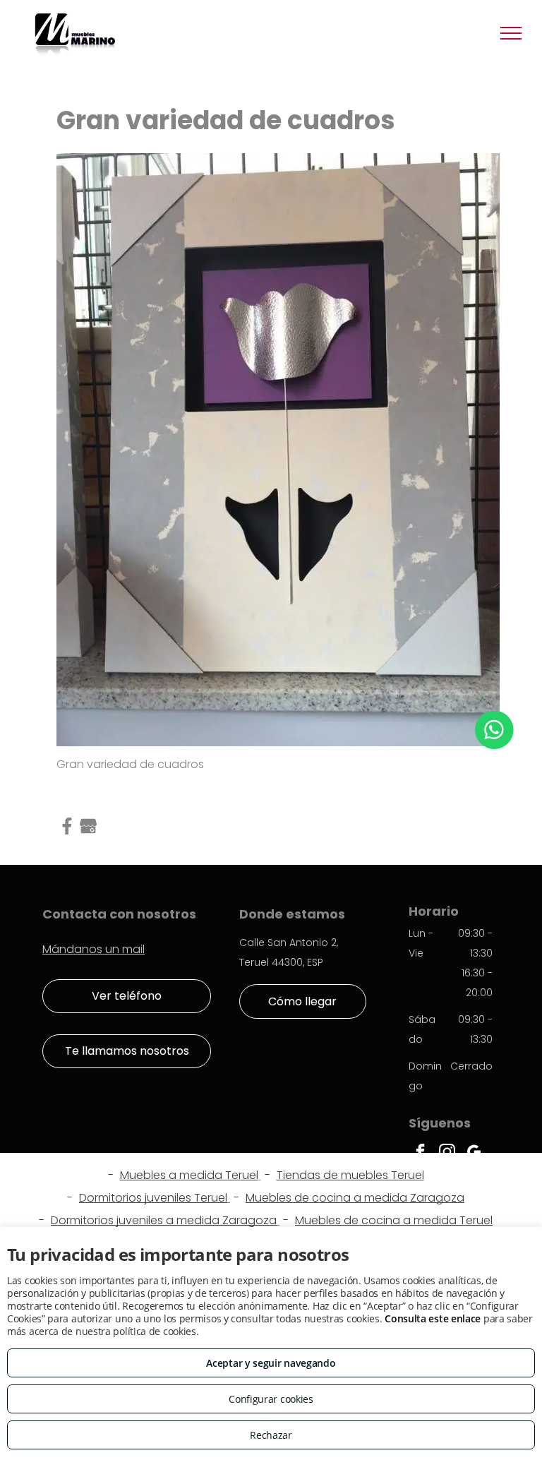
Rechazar (271, 1435)
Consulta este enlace (433, 1318)
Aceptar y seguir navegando (270, 1363)
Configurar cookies (271, 1399)
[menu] (511, 33)
